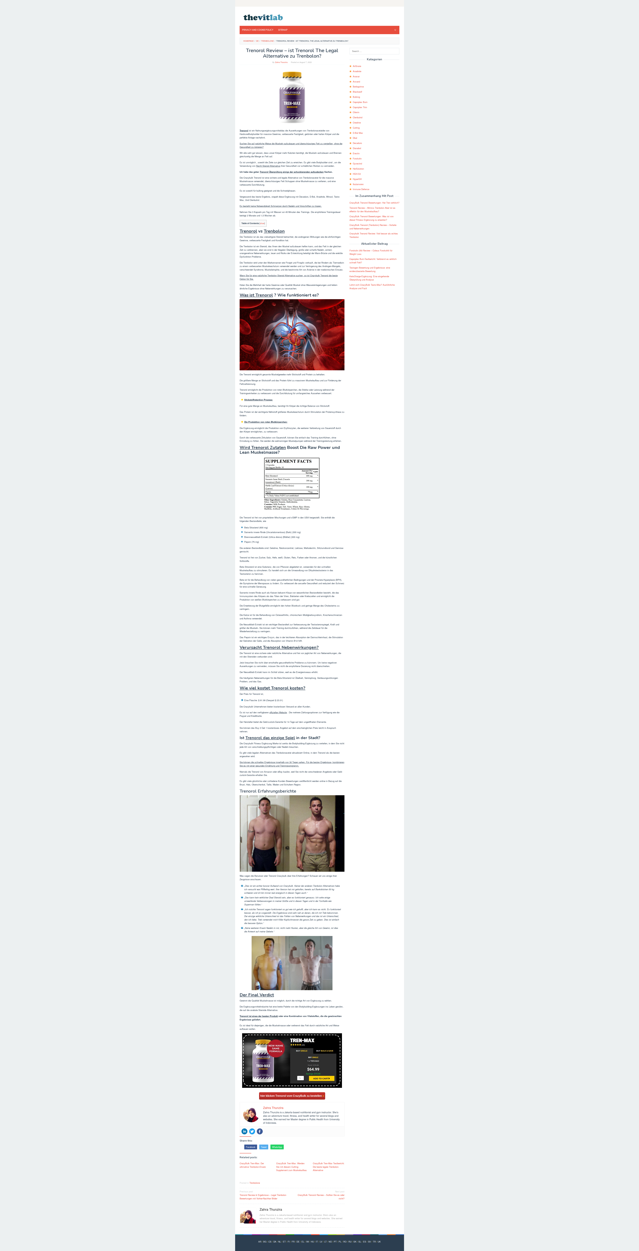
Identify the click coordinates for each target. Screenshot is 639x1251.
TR (374, 1241)
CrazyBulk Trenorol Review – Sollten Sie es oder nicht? (321, 1195)
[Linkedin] (244, 1131)
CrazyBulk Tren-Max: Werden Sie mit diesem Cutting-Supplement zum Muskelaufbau (291, 1167)
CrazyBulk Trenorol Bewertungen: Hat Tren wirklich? (374, 202)
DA (274, 1241)
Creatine (357, 122)
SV (369, 1241)
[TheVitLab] (263, 17)
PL (340, 1241)
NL (279, 1241)
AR (259, 1241)
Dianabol (357, 148)
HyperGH (357, 179)
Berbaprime (358, 86)
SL (359, 1241)
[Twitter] (252, 1131)
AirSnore (357, 66)
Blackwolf (357, 91)
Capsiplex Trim (360, 107)
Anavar (356, 76)
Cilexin (356, 112)
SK (354, 1241)
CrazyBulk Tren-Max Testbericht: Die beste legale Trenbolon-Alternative (328, 1167)
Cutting (356, 127)
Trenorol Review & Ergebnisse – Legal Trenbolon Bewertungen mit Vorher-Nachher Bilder (263, 1195)
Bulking (356, 96)
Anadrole (357, 71)
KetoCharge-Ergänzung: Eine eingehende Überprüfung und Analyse (369, 278)
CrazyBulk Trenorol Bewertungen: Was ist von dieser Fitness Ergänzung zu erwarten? (371, 218)
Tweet (264, 1147)
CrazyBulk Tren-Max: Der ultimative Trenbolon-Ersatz (253, 1165)
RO (344, 1241)
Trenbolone (254, 1182)
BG (264, 1241)
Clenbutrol (357, 117)
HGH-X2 (357, 173)
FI (289, 1241)
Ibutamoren (358, 184)
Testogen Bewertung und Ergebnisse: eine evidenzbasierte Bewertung (369, 269)
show (262, 223)
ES (364, 1241)
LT (325, 1241)
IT (317, 1241)
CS (269, 1241)
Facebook (250, 1147)
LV (321, 1241)
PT (335, 1241)
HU (312, 1241)
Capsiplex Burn (360, 102)
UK (379, 1241)
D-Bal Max (358, 132)
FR (293, 1241)
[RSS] (397, 3)
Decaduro (357, 143)
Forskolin (357, 158)
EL (303, 1241)
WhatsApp (277, 1147)
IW (307, 1241)
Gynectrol (357, 163)
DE (298, 1241)
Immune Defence (361, 189)
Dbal (355, 137)
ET (284, 1241)
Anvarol (356, 81)
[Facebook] (260, 1131)
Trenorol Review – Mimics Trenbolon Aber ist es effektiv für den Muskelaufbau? (372, 209)
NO (330, 1241)
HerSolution (358, 168)
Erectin (356, 153)
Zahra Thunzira (271, 1209)
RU (349, 1241)
